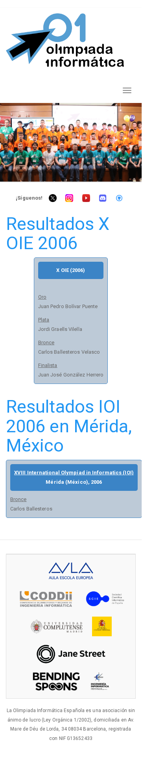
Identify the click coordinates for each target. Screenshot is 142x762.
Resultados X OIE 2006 (57, 233)
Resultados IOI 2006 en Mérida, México (69, 426)
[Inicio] (65, 40)
